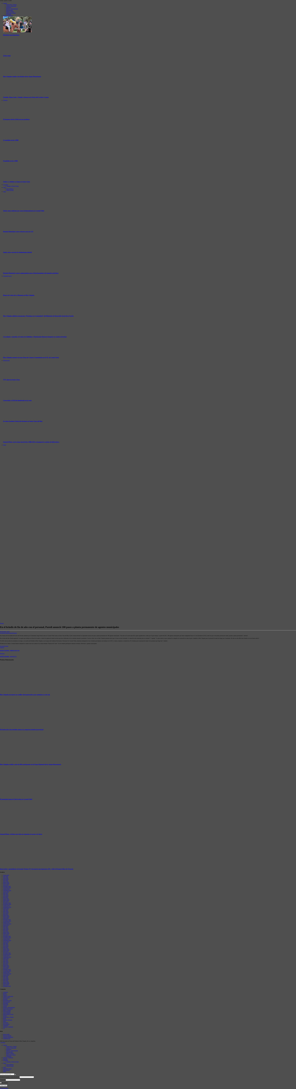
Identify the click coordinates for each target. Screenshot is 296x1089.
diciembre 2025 (7, 886)
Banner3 (5, 995)
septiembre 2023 (7, 923)
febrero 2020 (6, 983)
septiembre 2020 (7, 973)
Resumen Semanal (7, 1020)
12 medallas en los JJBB (10, 140)
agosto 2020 (6, 975)
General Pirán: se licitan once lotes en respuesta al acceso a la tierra (21, 834)
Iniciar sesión (6, 1034)
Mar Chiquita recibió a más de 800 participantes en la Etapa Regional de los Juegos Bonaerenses (30, 764)
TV (4, 1028)
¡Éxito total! (7, 55)
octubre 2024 (6, 905)
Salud (4, 191)
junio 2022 (5, 944)
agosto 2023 (6, 925)
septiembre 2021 (7, 957)
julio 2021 (5, 959)
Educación (5, 1004)
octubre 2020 (6, 972)
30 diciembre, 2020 (4, 631)
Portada (2, 623)
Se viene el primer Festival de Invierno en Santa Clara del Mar (22, 421)
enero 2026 (6, 885)
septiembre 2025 (7, 890)
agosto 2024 (6, 908)
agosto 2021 (6, 958)
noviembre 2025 (7, 887)
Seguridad (8, 7)
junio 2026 (5, 878)
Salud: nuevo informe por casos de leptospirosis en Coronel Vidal (23, 211)
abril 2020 (5, 980)
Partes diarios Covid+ (8, 1014)
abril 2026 (5, 880)
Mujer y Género (10, 11)
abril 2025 (5, 897)
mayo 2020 (6, 979)
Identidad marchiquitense (11, 35)
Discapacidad (9, 10)
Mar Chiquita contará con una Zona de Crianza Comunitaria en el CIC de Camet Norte (31, 357)
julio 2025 (5, 893)
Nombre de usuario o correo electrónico (9, 1077)
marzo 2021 (6, 965)
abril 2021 (5, 964)
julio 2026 (5, 876)
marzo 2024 (6, 915)
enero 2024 (6, 918)
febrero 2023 (6, 933)
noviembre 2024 (7, 904)
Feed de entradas (7, 1035)
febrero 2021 (6, 966)
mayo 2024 (6, 912)
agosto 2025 (6, 891)
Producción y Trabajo (11, 4)
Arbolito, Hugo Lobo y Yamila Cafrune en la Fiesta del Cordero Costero (26, 97)
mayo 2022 (6, 946)
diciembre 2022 (7, 936)
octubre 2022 (6, 939)
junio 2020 (5, 977)
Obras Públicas (9, 189)
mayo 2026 (6, 879)
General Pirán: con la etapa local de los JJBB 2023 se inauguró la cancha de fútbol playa (31, 442)
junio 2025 (5, 894)
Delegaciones (6, 360)
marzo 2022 (6, 948)
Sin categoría (6, 1024)
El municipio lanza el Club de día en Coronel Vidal (16, 799)
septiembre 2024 (7, 907)
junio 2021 (5, 961)
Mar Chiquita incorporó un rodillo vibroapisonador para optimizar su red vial (25, 694)
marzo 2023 (6, 932)
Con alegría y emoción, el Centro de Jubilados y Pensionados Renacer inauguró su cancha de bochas (35, 337)
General (5, 3)
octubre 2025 (6, 889)
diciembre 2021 (7, 953)
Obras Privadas (10, 190)
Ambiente (5, 992)
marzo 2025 (6, 898)
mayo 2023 (6, 929)
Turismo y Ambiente (8, 15)
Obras (4, 187)
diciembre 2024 (7, 903)
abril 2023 (5, 930)
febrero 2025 (6, 900)
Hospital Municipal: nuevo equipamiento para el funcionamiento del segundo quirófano (31, 273)
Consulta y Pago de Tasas (12, 186)
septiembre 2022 (7, 940)
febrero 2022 (6, 950)
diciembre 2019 (7, 986)
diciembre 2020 (7, 969)
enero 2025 (6, 901)
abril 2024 (5, 914)
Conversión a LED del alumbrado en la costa (17, 400)
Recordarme (5, 1082)
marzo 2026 (6, 882)
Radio (4, 445)
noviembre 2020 (7, 971)
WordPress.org (6, 1038)
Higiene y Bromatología (12, 8)
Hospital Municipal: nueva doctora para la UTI (18, 231)
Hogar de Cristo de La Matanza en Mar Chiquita (18, 295)
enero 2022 (6, 951)
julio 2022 (5, 943)
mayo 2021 (6, 962)
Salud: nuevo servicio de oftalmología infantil (17, 252)
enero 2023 (6, 934)
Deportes (5, 100)
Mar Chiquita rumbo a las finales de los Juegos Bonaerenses (22, 76)
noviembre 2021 (7, 954)
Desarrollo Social (7, 276)
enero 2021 (6, 968)
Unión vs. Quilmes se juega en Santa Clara (16, 181)
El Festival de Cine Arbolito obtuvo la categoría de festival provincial (21, 729)
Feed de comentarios (8, 1037)
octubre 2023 (6, 922)
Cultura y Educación (11, 6)
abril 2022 (5, 947)
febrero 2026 (6, 883)
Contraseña (2, 1080)
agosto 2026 (6, 875)
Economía (5, 184)
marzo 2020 (6, 982)
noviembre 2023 (7, 921)
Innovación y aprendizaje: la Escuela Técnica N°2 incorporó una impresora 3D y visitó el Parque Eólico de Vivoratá (36, 869)
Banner (5, 993)
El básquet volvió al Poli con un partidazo (16, 119)
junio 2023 (5, 928)
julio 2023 (5, 926)
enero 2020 (6, 984)
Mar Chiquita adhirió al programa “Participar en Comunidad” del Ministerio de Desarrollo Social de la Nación (38, 316)
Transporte (8, 14)
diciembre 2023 (7, 919)
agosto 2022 (6, 941)
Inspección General (11, 13)
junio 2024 (5, 911)
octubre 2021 (6, 955)
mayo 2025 (6, 896)
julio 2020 (5, 976)
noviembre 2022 (7, 937)
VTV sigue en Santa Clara (11, 379)
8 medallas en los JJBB (10, 161)
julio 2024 (5, 910)
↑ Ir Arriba (2, 1042)
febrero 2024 (6, 916)
